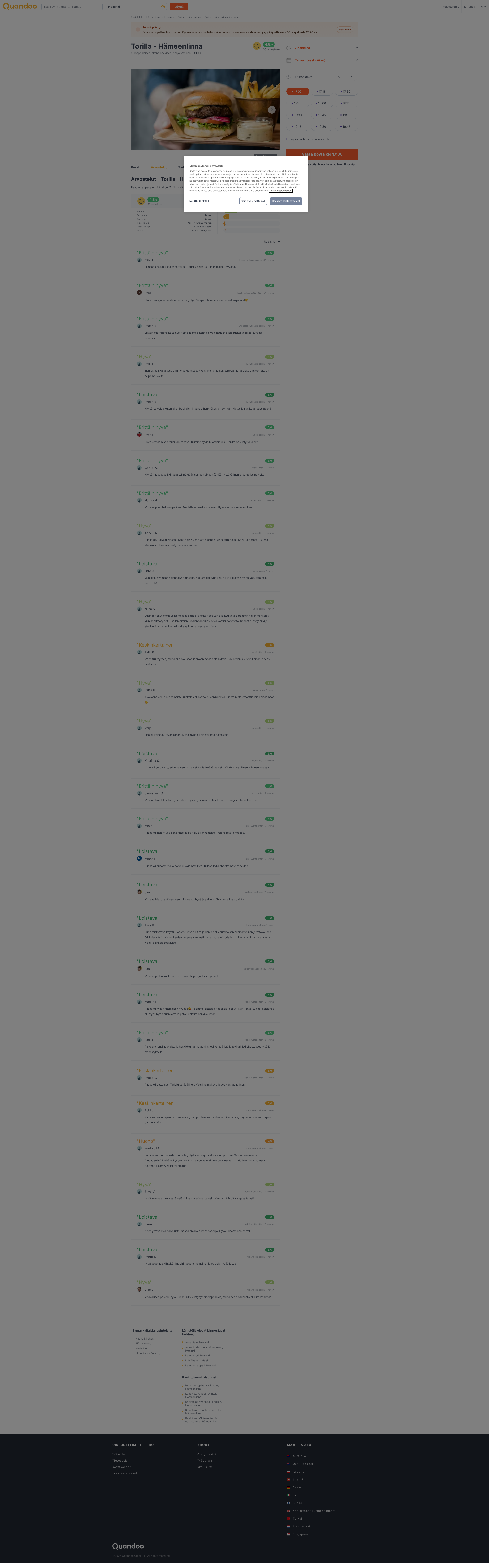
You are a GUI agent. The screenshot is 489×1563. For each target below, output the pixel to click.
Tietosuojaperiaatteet (280, 190)
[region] (246, 184)
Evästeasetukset (199, 200)
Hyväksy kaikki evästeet (286, 201)
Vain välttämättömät (253, 201)
